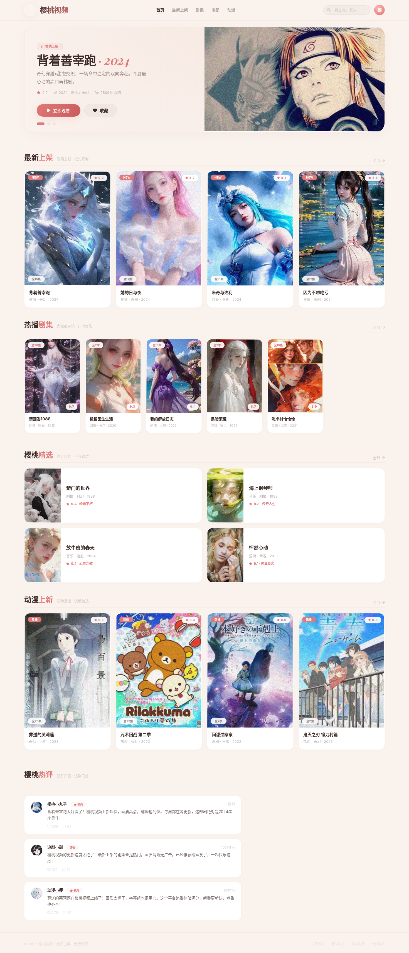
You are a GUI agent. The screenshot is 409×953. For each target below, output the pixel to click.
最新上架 (180, 9)
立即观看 (61, 110)
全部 (376, 160)
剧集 (200, 9)
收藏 (104, 110)
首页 (160, 9)
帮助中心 (338, 944)
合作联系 (378, 944)
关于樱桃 (318, 944)
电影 (215, 9)
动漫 (231, 9)
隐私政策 (358, 944)
